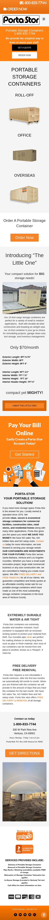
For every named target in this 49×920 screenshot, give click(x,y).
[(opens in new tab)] (24, 836)
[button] (24, 47)
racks (29, 637)
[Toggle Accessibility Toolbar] (44, 914)
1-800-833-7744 (34, 2)
